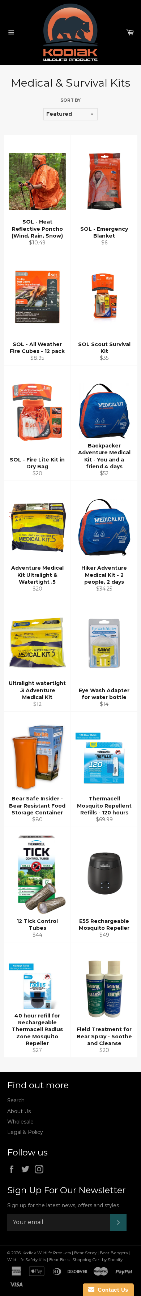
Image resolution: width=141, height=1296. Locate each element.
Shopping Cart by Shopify (97, 1259)
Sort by (70, 100)
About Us (19, 1111)
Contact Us (111, 1290)
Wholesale (20, 1121)
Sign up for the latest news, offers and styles (63, 1205)
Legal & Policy (25, 1132)
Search (16, 1100)
